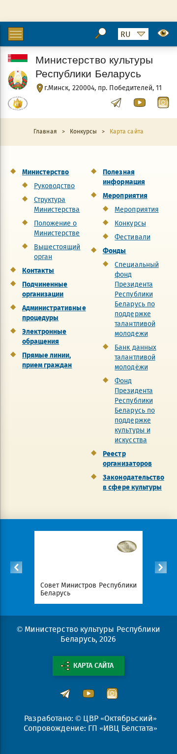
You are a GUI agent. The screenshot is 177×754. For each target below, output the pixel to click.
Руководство (54, 186)
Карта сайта (93, 665)
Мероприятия (125, 196)
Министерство (45, 172)
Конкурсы (130, 223)
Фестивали (132, 237)
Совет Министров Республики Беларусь (88, 589)
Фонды (114, 251)
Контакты (38, 270)
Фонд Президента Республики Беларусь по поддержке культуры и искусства (134, 410)
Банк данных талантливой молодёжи (135, 357)
